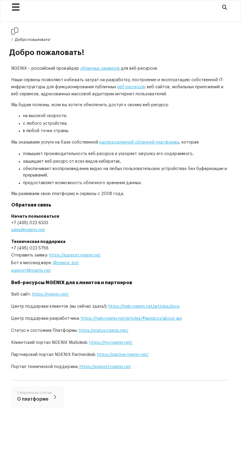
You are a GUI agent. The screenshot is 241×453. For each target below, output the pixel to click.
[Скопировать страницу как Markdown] (15, 31)
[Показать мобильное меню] (15, 7)
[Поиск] (224, 7)
